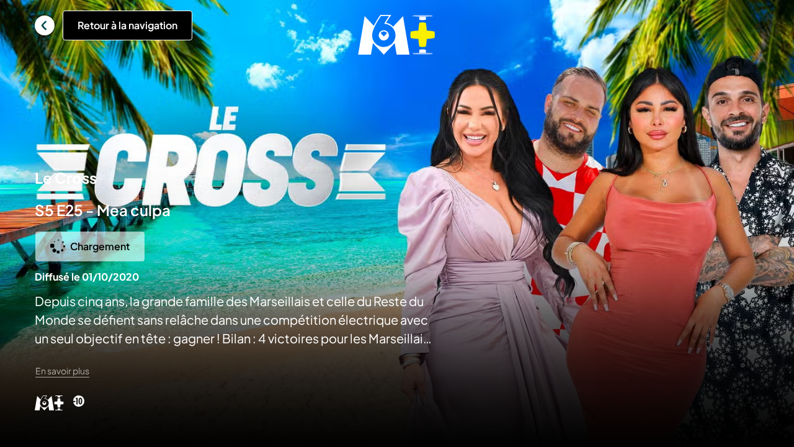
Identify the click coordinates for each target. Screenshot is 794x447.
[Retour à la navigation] (45, 25)
